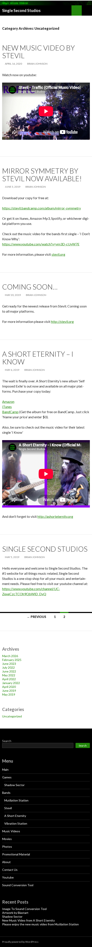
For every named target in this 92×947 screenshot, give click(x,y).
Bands (6, 792)
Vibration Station (15, 823)
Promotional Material (16, 854)
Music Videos (11, 831)
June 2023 (9, 663)
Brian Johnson (37, 63)
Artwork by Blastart (15, 912)
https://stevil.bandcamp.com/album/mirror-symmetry (41, 208)
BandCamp (10, 412)
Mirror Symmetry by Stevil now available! (42, 174)
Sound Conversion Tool (17, 885)
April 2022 (9, 679)
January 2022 (11, 683)
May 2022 (8, 675)
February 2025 (11, 660)
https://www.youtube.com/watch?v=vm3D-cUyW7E (40, 244)
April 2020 (9, 687)
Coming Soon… (30, 286)
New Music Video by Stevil (38, 51)
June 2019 (9, 690)
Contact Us (10, 869)
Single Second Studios (21, 10)
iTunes (7, 407)
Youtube (8, 877)
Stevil (8, 808)
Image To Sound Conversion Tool (24, 909)
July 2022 (8, 667)
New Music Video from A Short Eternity (28, 920)
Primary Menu (87, 10)
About (6, 862)
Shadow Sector (14, 785)
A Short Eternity (15, 816)
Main (5, 769)
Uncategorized (12, 716)
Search (6, 741)
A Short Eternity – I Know (37, 358)
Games (7, 777)
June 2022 (9, 671)
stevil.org (58, 254)
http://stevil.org (62, 321)
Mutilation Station (16, 800)
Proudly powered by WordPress (20, 941)
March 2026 (10, 656)
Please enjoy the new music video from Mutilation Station (40, 924)
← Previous (36, 617)
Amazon (8, 401)
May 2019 (8, 694)
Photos (7, 846)
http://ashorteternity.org (55, 516)
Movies (7, 839)
